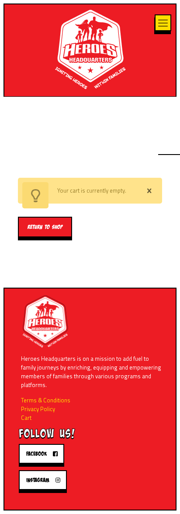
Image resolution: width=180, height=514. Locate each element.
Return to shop (45, 227)
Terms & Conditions (45, 400)
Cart (26, 417)
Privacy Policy (38, 409)
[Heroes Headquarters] (90, 48)
